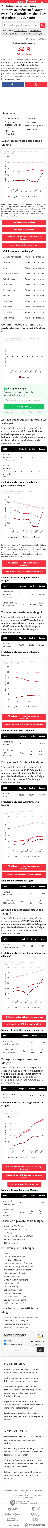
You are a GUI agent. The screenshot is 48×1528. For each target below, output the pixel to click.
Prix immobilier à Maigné (15, 1296)
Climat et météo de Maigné (16, 1273)
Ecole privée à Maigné (14, 1290)
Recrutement (40, 1490)
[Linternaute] (12, 1514)
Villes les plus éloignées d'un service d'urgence (24, 237)
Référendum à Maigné (14, 1303)
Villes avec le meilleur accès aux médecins (25, 564)
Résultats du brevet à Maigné (17, 1324)
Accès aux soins (12, 118)
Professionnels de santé (17, 6)
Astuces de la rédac (14, 1344)
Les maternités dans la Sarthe (24, 1184)
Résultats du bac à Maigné (16, 1320)
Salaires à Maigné (12, 1276)
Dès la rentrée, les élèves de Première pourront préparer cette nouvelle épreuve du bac (23, 1416)
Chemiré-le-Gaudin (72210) (16, 1229)
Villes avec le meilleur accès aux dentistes (25, 717)
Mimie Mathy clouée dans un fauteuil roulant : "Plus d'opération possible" (21, 1371)
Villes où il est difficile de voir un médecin (24, 571)
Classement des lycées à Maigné (18, 1266)
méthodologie (25, 70)
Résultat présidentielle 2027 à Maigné (21, 1317)
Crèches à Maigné (12, 1286)
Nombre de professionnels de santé (13, 125)
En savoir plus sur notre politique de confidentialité (22, 412)
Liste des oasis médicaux (24, 229)
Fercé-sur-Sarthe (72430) (15, 1239)
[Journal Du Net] (35, 1509)
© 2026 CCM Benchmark (24, 1498)
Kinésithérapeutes (35, 125)
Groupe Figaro (36, 1495)
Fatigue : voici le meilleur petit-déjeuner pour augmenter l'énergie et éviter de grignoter (22, 1475)
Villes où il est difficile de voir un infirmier (24, 874)
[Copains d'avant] (12, 1519)
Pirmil (14, 33)
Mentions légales (22, 1495)
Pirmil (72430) (10, 1233)
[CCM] (12, 1509)
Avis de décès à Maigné (14, 1256)
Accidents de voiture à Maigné (17, 1269)
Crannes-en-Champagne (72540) (18, 1236)
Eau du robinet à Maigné (15, 1300)
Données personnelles (14, 1493)
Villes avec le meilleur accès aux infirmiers (25, 867)
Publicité (30, 1490)
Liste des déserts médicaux (24, 222)
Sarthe (33, 6)
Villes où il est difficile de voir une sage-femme (24, 1176)
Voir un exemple (37, 1341)
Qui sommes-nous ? (11, 1490)
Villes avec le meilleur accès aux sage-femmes (25, 1167)
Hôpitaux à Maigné (12, 1260)
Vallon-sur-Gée (20, 30)
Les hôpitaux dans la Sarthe (24, 245)
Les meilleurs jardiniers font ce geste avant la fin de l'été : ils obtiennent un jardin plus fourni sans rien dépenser (24, 1451)
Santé (8, 1341)
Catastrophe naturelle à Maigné (18, 1263)
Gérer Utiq (11, 1495)
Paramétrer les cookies (33, 1493)
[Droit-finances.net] (35, 1514)
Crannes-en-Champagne (31, 33)
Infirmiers (31, 122)
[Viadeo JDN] (35, 1519)
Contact (22, 1490)
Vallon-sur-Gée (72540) (14, 1226)
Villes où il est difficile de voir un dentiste (24, 724)
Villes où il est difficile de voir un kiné (24, 1024)
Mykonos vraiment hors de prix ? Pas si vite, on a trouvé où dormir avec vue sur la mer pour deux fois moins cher (23, 1404)
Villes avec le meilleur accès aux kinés (25, 1017)
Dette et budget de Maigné (16, 1280)
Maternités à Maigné (13, 1293)
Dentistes (31, 118)
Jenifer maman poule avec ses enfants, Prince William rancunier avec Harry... (22, 1379)
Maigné (7, 1253)
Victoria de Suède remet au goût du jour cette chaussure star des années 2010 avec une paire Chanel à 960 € (24, 1463)
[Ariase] (12, 1525)
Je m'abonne (22, 406)
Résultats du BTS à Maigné (16, 1327)
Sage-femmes (33, 129)
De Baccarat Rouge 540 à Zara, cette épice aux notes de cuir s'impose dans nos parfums (24, 1440)
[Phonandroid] (35, 1525)
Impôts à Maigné (11, 1283)
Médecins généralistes (10, 132)
